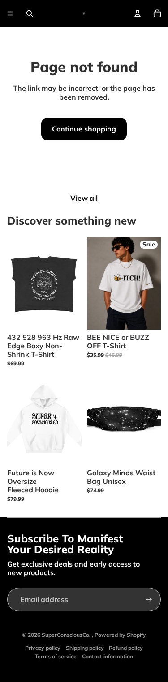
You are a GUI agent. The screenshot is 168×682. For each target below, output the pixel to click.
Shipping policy (85, 647)
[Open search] (29, 13)
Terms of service (56, 656)
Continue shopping (84, 128)
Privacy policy (42, 647)
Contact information (107, 656)
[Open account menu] (137, 13)
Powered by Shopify (120, 634)
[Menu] (10, 13)
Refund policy (126, 647)
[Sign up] (149, 599)
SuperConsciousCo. (67, 634)
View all (84, 198)
